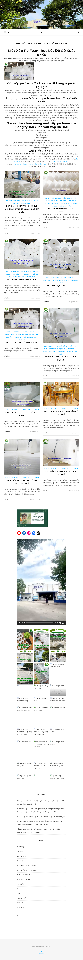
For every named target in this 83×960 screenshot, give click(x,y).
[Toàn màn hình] (63, 623)
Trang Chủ (20, 893)
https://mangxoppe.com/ (60, 161)
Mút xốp (66, 198)
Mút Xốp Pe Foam (12, 271)
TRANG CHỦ (21, 898)
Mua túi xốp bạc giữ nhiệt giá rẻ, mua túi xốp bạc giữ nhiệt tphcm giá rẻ (41, 816)
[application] (41, 582)
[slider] (39, 622)
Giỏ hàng (20, 851)
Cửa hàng (20, 847)
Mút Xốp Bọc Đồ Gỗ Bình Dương (22, 343)
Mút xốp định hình (13, 200)
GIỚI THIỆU (21, 856)
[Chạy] (20, 623)
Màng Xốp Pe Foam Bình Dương (22, 334)
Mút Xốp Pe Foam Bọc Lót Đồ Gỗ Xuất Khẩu (22, 410)
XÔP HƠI (20, 907)
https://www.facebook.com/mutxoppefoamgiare (30, 164)
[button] (41, 582)
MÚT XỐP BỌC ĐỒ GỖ (25, 875)
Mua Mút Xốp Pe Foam (53, 198)
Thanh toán (21, 889)
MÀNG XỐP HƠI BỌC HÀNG (27, 870)
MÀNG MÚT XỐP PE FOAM (26, 865)
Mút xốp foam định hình (61, 209)
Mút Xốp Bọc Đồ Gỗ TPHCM (60, 286)
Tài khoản (20, 884)
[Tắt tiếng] (60, 623)
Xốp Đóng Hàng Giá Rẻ (53, 346)
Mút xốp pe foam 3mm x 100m (22, 279)
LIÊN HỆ (20, 861)
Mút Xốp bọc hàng (55, 203)
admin (8, 233)
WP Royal (47, 947)
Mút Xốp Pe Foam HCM (26, 277)
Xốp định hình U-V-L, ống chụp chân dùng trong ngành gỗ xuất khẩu (21, 209)
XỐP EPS (20, 903)
